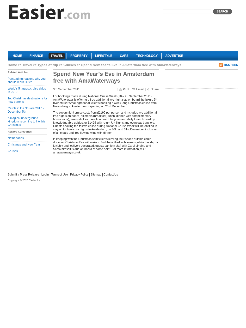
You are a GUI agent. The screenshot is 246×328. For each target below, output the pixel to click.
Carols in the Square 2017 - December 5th (26, 110)
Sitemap (96, 174)
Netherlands (16, 138)
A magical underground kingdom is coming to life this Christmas (26, 121)
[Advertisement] (123, 37)
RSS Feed (231, 65)
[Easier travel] (50, 13)
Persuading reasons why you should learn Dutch (27, 80)
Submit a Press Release (23, 174)
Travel (27, 65)
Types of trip (47, 65)
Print (126, 89)
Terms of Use (59, 174)
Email (140, 89)
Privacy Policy (79, 174)
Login (45, 174)
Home (12, 65)
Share (155, 89)
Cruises (69, 65)
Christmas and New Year (24, 144)
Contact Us (111, 174)
